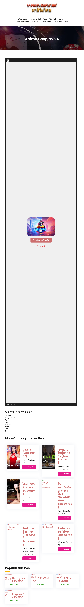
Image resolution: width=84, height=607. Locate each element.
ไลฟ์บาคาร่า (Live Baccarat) (29, 489)
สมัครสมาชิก (14, 584)
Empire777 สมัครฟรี (18, 595)
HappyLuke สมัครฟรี (18, 579)
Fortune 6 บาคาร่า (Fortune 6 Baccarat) (29, 536)
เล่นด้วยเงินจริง (42, 240)
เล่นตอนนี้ (30, 467)
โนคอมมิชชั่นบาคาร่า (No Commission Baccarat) (65, 495)
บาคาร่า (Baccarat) (28, 452)
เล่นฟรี (42, 246)
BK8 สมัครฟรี (41, 579)
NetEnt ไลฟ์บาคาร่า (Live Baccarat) (65, 456)
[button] (41, 226)
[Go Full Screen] (8, 60)
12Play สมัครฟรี (65, 579)
